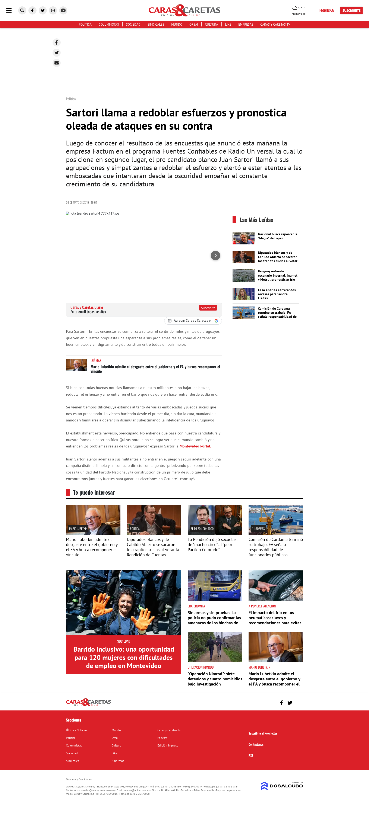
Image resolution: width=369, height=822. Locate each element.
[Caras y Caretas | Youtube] (63, 10)
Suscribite (208, 308)
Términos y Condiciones (79, 779)
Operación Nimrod (201, 667)
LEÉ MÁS (96, 360)
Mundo (176, 24)
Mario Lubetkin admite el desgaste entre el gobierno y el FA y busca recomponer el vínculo (155, 369)
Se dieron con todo (202, 528)
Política (85, 24)
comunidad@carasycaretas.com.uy (96, 790)
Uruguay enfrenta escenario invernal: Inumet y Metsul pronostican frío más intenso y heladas (277, 277)
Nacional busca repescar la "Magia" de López (277, 236)
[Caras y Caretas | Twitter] (43, 10)
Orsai (193, 24)
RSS (251, 755)
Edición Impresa (167, 745)
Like (228, 24)
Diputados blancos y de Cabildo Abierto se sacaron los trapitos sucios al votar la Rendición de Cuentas (277, 258)
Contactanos (256, 744)
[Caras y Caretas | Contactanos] (298, 702)
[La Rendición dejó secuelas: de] (215, 534)
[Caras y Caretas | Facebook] (32, 10)
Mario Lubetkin (78, 528)
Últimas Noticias (76, 730)
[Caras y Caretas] (88, 705)
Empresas (245, 24)
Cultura (211, 24)
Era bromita (196, 606)
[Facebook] (57, 42)
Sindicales (156, 24)
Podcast (162, 738)
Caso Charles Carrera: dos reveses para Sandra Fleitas (277, 294)
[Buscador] (22, 10)
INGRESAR (326, 10)
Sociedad (133, 24)
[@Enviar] (57, 63)
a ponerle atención (262, 606)
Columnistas (109, 24)
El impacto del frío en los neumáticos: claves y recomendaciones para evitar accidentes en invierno (275, 620)
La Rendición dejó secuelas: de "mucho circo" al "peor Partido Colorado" (212, 544)
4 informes (258, 528)
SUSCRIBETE (351, 10)
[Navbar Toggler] (12, 10)
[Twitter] (57, 53)
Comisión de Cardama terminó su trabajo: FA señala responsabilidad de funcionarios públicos (277, 314)
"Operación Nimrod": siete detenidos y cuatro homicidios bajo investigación (215, 679)
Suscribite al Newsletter (263, 733)
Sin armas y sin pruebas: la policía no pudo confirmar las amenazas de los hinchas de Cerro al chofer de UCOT (214, 620)
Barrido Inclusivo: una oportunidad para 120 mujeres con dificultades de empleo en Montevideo (123, 657)
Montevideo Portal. (195, 446)
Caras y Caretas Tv (275, 24)
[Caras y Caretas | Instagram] (53, 10)
